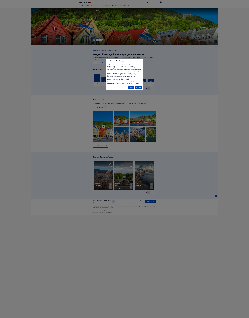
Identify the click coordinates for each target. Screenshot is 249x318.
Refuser (131, 87)
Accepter (138, 87)
